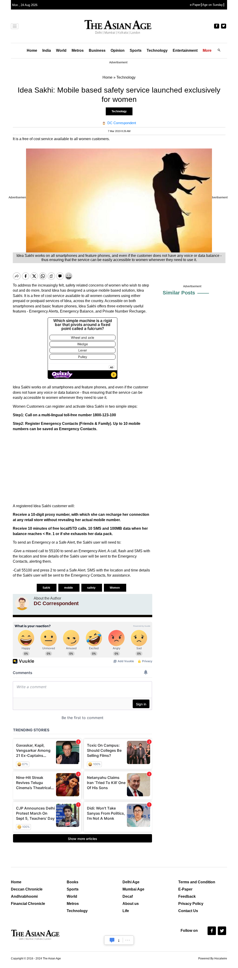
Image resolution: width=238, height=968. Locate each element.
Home (32, 50)
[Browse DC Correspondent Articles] (22, 603)
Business (97, 50)
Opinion (118, 50)
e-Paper (195, 4)
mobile (69, 587)
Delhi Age (130, 882)
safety (91, 587)
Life (125, 911)
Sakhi (47, 587)
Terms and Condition (196, 882)
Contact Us (188, 911)
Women (115, 587)
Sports (136, 50)
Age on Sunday (212, 4)
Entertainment (185, 50)
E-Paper (185, 889)
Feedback (187, 896)
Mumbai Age (133, 889)
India (46, 50)
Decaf (127, 896)
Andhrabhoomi (24, 896)
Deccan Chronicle (27, 889)
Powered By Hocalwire (212, 958)
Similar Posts (179, 293)
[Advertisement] (82, 467)
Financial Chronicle (28, 904)
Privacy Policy (190, 904)
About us (130, 904)
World (61, 50)
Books (72, 882)
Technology (157, 50)
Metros (78, 50)
